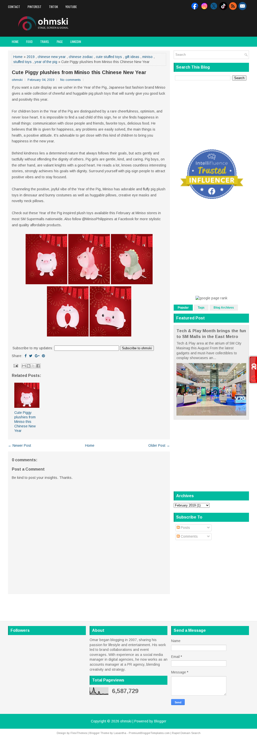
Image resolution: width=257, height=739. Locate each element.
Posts (185, 528)
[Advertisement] (190, 23)
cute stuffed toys (109, 57)
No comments (70, 80)
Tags (201, 307)
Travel (44, 41)
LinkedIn (75, 41)
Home (15, 41)
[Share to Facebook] (38, 365)
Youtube (71, 7)
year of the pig (46, 62)
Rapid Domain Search (186, 732)
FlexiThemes (79, 732)
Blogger (160, 721)
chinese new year (52, 57)
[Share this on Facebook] (25, 356)
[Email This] (23, 365)
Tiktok (53, 7)
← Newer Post (19, 445)
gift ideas (132, 57)
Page (60, 41)
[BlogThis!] (28, 365)
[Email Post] (15, 365)
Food (29, 41)
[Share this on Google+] (37, 356)
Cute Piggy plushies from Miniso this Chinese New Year (79, 72)
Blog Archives (224, 307)
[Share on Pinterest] (43, 356)
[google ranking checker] (211, 298)
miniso (147, 57)
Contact (14, 7)
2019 (31, 57)
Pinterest (34, 7)
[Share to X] (33, 365)
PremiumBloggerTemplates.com (149, 732)
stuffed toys (22, 62)
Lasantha (120, 732)
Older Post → (159, 445)
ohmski (126, 721)
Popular (183, 307)
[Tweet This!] (31, 356)
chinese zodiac (81, 57)
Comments (189, 536)
